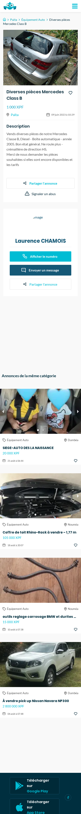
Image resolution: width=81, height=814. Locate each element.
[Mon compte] (75, 6)
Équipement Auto (33, 19)
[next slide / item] (78, 411)
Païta (13, 19)
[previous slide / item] (3, 411)
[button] (38, 430)
